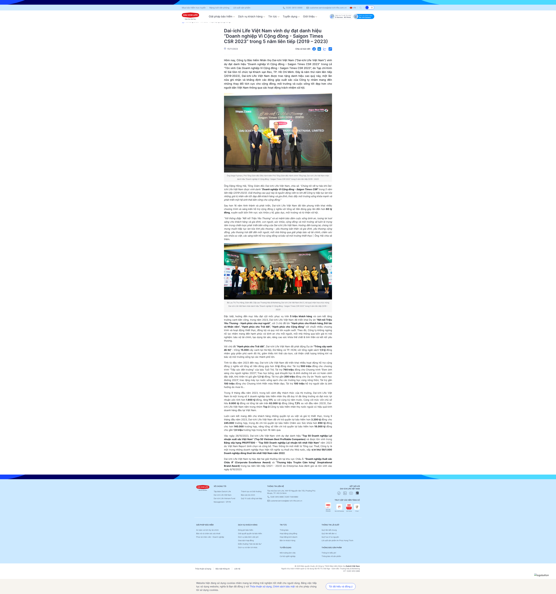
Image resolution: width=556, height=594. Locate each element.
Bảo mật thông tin (223, 569)
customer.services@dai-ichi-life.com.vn (328, 7)
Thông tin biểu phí (329, 553)
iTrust (357, 511)
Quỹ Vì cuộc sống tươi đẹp (251, 498)
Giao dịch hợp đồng (246, 540)
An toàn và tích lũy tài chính (207, 530)
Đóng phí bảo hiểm (245, 530)
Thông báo (284, 530)
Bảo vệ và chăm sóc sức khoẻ (208, 533)
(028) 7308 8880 (291, 497)
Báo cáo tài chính (248, 495)
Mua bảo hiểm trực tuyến (194, 7)
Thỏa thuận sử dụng (203, 569)
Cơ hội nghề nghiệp (287, 556)
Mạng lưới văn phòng (219, 7)
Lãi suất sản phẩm (241, 7)
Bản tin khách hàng (287, 540)
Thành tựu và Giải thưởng (251, 491)
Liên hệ (237, 569)
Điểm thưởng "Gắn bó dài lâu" (250, 544)
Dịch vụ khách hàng (250, 16)
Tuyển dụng (290, 16)
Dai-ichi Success (339, 511)
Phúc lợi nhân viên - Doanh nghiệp (210, 537)
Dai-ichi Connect (328, 510)
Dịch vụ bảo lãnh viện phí (248, 537)
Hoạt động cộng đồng (288, 533)
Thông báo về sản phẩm (331, 556)
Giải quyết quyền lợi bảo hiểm (250, 533)
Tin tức (273, 16)
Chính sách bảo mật (284, 586)
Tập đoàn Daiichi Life (222, 491)
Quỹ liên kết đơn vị (329, 533)
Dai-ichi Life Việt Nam (222, 495)
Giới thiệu (309, 16)
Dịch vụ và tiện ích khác (247, 547)
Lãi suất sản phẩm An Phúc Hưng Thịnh (337, 540)
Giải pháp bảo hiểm (221, 16)
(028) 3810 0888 (293, 7)
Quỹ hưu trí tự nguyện (330, 537)
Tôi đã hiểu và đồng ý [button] (341, 586)
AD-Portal (349, 511)
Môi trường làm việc (288, 553)
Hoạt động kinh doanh (288, 537)
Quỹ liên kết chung (329, 530)
